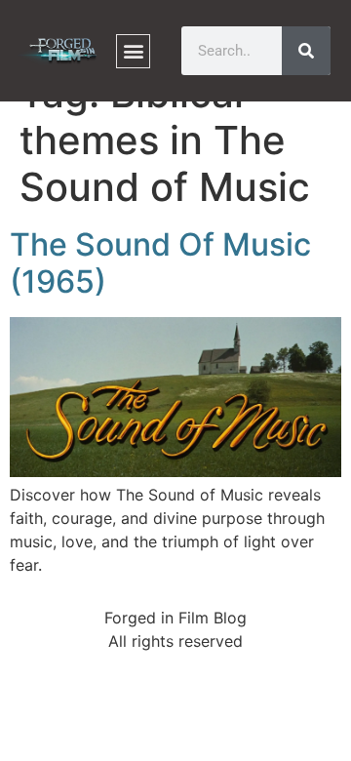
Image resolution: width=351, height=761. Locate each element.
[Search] (306, 50)
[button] (133, 51)
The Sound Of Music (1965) (160, 262)
